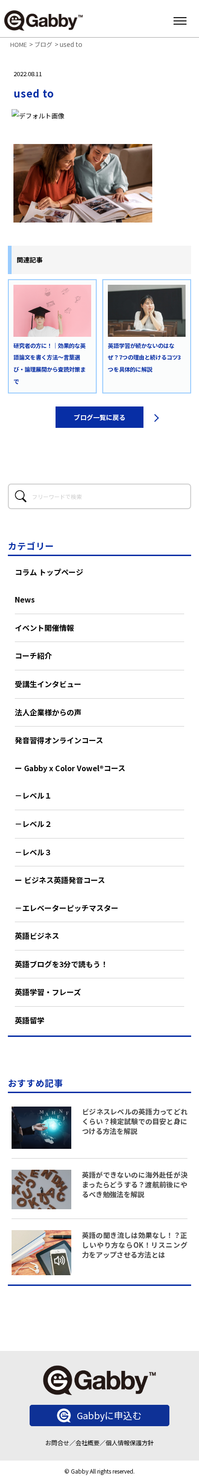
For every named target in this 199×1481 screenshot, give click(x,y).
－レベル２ (33, 823)
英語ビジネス (37, 935)
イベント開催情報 (44, 627)
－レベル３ (33, 852)
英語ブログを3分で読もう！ (61, 964)
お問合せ (57, 1442)
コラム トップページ (49, 571)
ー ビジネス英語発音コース (60, 879)
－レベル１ (33, 795)
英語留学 (29, 1020)
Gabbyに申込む (109, 1415)
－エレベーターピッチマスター (66, 907)
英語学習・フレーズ (48, 991)
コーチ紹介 (33, 655)
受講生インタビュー (48, 683)
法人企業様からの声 (48, 712)
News (25, 599)
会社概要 (87, 1442)
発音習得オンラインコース (59, 740)
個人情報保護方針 (130, 1442)
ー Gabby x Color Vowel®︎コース (70, 767)
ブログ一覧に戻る (99, 417)
